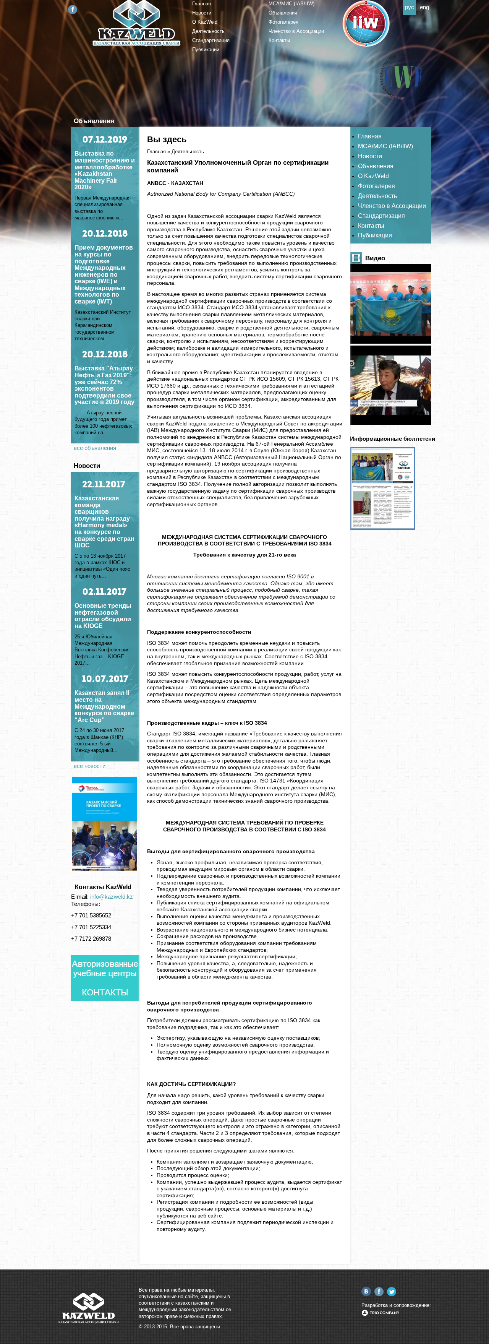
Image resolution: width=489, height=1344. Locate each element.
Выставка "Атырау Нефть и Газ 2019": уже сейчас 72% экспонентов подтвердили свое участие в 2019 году (104, 385)
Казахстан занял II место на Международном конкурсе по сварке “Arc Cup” (104, 706)
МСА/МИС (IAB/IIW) (291, 3)
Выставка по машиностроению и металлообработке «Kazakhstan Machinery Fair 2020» (104, 170)
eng (424, 7)
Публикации (205, 49)
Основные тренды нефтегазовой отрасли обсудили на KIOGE (102, 615)
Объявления (283, 13)
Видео (375, 258)
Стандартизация (211, 40)
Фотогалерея (283, 22)
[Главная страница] (136, 45)
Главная (201, 3)
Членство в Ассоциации (296, 31)
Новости (201, 13)
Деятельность (208, 31)
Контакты (279, 40)
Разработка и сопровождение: (396, 1305)
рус (409, 7)
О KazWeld (204, 22)
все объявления (95, 448)
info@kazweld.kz (111, 897)
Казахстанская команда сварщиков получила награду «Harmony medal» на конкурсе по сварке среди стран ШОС (104, 522)
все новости (89, 766)
